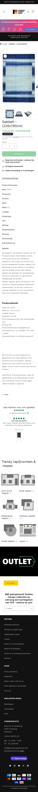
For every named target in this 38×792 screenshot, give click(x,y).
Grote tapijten (25, 491)
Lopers (22, 541)
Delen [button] (6, 394)
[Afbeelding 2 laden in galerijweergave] (19, 114)
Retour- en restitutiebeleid (14, 644)
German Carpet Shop (14, 786)
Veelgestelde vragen (12, 634)
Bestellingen (8, 704)
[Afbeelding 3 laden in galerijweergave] (28, 114)
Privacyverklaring (10, 671)
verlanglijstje (9, 709)
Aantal (4, 142)
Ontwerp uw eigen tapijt (13, 629)
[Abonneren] (31, 608)
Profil (6, 714)
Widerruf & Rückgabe (12, 648)
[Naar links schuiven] (3, 114)
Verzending (15, 136)
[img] (19, 410)
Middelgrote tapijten (7, 517)
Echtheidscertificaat (10, 178)
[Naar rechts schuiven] (35, 114)
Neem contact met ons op (14, 681)
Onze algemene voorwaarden (15, 686)
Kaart (22, 751)
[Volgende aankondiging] (34, 36)
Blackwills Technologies (20, 788)
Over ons (7, 691)
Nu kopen (11, 583)
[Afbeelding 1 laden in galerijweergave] (10, 114)
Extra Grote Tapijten (7, 492)
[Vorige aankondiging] (4, 36)
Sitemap (7, 658)
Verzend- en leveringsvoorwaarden (17, 653)
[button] (4, 11)
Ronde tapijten (8, 541)
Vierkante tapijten (27, 516)
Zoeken (7, 639)
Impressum (8, 676)
